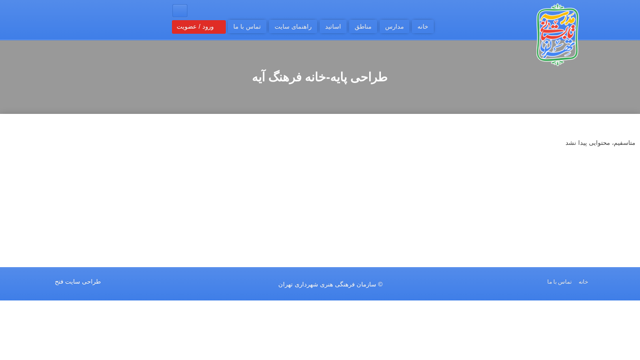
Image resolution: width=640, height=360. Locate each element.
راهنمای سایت (293, 26)
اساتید (333, 26)
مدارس (394, 26)
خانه (422, 26)
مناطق (363, 26)
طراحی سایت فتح (78, 281)
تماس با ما (247, 26)
